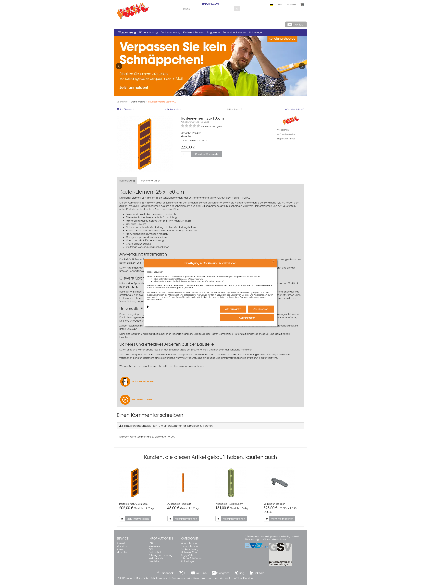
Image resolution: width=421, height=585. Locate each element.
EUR (280, 4)
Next (302, 66)
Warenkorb (122, 546)
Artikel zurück (174, 109)
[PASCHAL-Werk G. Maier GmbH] (291, 120)
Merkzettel (122, 552)
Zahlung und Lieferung (160, 555)
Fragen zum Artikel (286, 138)
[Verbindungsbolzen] (283, 483)
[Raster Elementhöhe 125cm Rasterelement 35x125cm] (138, 483)
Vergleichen (283, 129)
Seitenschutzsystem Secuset (182, 230)
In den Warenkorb (207, 154)
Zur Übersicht (127, 109)
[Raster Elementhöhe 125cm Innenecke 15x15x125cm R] (234, 483)
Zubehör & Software (234, 32)
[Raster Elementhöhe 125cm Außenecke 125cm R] (186, 483)
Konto (120, 549)
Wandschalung (127, 32)
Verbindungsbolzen (185, 227)
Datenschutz (155, 552)
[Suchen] (237, 8)
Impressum (154, 546)
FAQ (151, 543)
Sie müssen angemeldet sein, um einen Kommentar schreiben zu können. (167, 426)
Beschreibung (127, 180)
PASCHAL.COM (210, 3)
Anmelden (292, 4)
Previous (119, 66)
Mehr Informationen (138, 518)
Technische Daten (150, 180)
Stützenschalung (148, 32)
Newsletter (154, 561)
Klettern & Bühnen (193, 32)
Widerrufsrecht (156, 558)
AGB (151, 549)
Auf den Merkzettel (286, 134)
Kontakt (121, 543)
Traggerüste (213, 32)
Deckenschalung (170, 32)
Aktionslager (255, 32)
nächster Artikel (294, 109)
